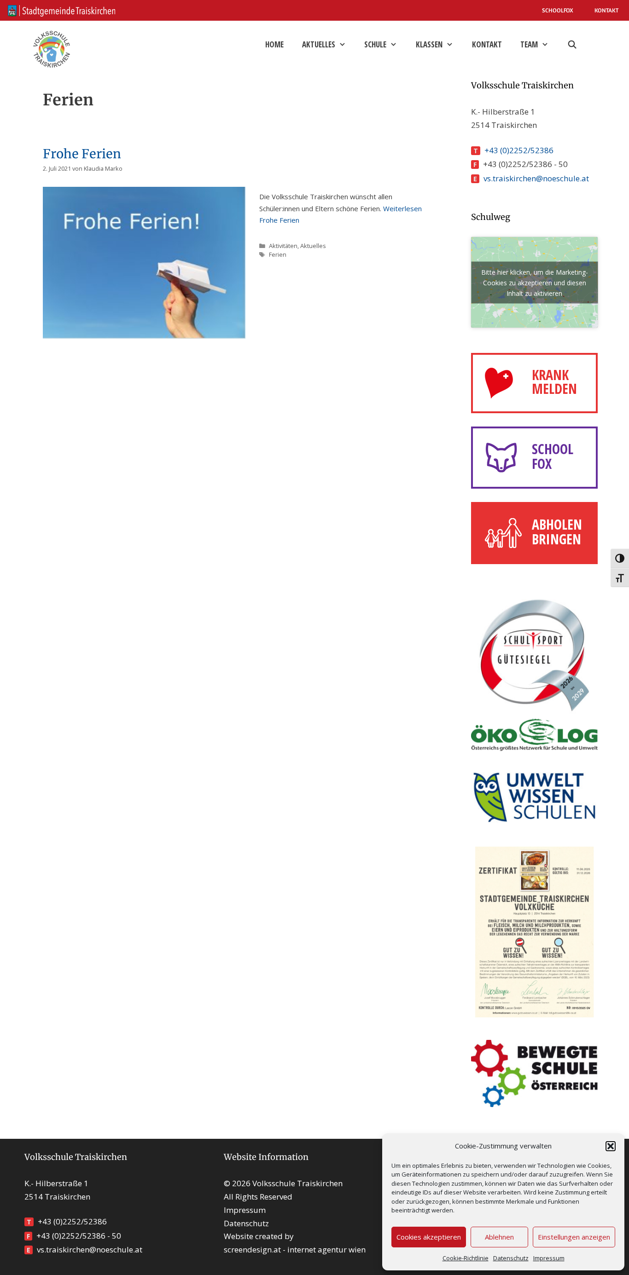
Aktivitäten (283, 246)
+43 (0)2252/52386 (518, 150)
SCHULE (375, 44)
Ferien (277, 254)
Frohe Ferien (82, 154)
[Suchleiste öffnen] (572, 44)
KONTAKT (606, 10)
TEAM (529, 44)
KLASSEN (429, 44)
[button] (610, 1146)
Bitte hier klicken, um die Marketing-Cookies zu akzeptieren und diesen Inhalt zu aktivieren (534, 282)
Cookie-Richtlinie (466, 1258)
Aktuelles (318, 44)
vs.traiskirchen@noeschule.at (536, 178)
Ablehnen (499, 1236)
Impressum (549, 1258)
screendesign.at (252, 1249)
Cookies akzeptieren (428, 1236)
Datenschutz (511, 1258)
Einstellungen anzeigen (574, 1236)
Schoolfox (557, 10)
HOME (274, 44)
